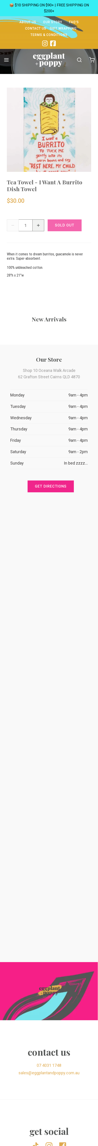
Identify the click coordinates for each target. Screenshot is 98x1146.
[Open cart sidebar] (91, 59)
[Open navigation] (6, 59)
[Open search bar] (79, 59)
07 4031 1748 (49, 1065)
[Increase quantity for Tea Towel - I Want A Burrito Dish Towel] (38, 225)
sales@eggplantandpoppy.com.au (49, 1072)
